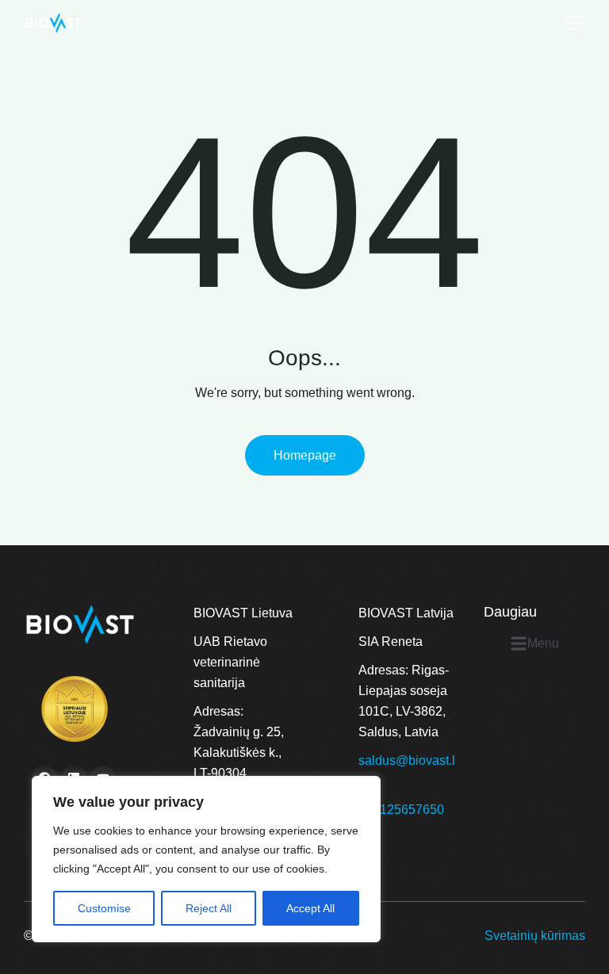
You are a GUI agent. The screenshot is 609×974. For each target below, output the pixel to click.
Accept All (310, 908)
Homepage (305, 455)
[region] (206, 859)
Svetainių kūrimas (535, 935)
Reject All (209, 908)
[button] (574, 23)
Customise (104, 908)
